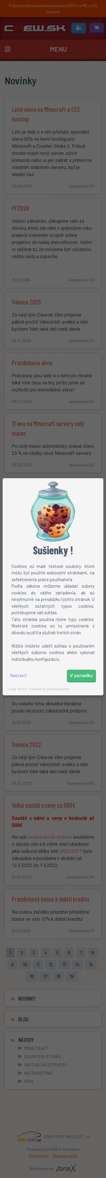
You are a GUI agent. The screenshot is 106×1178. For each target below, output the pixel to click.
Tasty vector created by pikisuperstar (38, 689)
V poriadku (81, 675)
